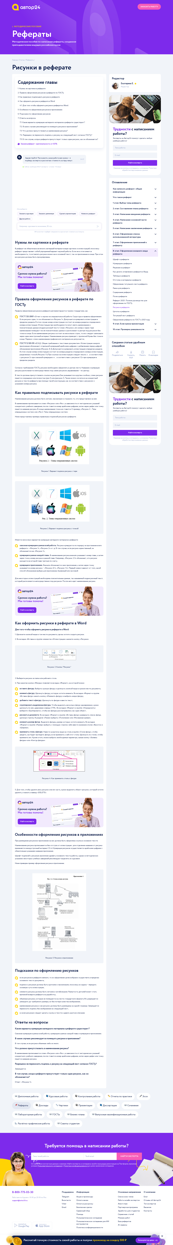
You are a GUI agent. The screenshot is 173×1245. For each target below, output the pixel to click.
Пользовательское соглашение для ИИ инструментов (92, 1222)
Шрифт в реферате (121, 259)
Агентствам (122, 1203)
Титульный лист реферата (124, 315)
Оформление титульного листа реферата (130, 284)
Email (64, 1207)
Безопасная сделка (84, 1207)
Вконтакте (66, 1200)
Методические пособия (27, 26)
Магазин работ (124, 1218)
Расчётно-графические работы (33, 1123)
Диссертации (109, 1105)
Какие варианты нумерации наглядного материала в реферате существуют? (53, 122)
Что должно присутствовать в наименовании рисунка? (45, 131)
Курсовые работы (58, 1096)
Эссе (145, 1096)
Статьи (21, 60)
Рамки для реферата (121, 288)
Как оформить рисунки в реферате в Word (37, 101)
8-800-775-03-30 (22, 1192)
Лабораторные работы (29, 1114)
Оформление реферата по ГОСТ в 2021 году (131, 319)
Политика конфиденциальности (89, 1227)
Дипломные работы (27, 1096)
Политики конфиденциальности (76, 1166)
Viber (64, 1203)
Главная (15, 60)
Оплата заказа (82, 1200)
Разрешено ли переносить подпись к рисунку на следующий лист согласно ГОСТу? (57, 135)
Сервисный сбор (83, 1211)
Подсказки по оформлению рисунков (35, 114)
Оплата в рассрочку (84, 1203)
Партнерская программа (128, 1207)
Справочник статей (126, 1214)
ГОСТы (56, 1114)
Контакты (148, 1211)
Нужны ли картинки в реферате (32, 88)
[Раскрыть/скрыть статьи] (155, 189)
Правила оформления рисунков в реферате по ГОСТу (42, 93)
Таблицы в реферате (121, 276)
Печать (142, 355)
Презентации (85, 1105)
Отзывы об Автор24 (152, 1200)
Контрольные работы (88, 1096)
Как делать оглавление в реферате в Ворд (130, 271)
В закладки (153, 355)
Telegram (65, 1196)
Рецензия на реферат (121, 267)
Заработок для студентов (129, 1211)
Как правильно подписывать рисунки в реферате (39, 97)
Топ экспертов (150, 1203)
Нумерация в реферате (122, 263)
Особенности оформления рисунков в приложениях (40, 109)
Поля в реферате (120, 296)
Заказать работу (149, 6)
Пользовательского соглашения (50, 1166)
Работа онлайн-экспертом (129, 1200)
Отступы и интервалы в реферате (127, 280)
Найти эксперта (27, 286)
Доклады (43, 1105)
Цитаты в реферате (121, 311)
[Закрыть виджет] (162, 1236)
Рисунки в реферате (121, 307)
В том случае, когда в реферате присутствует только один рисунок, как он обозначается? (60, 139)
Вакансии (147, 1207)
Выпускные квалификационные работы (115, 1114)
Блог (146, 1196)
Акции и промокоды (84, 1196)
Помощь (79, 1214)
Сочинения (132, 1105)
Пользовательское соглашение (89, 1218)
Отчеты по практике (121, 1096)
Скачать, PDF (131, 356)
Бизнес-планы (77, 1114)
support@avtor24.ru (20, 1201)
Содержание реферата (122, 292)
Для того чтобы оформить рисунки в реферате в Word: (46, 105)
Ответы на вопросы (27, 118)
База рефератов (124, 1221)
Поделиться (117, 355)
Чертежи (63, 1105)
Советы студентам (70, 1123)
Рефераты (30, 60)
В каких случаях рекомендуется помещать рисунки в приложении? (50, 126)
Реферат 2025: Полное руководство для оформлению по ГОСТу (130, 302)
